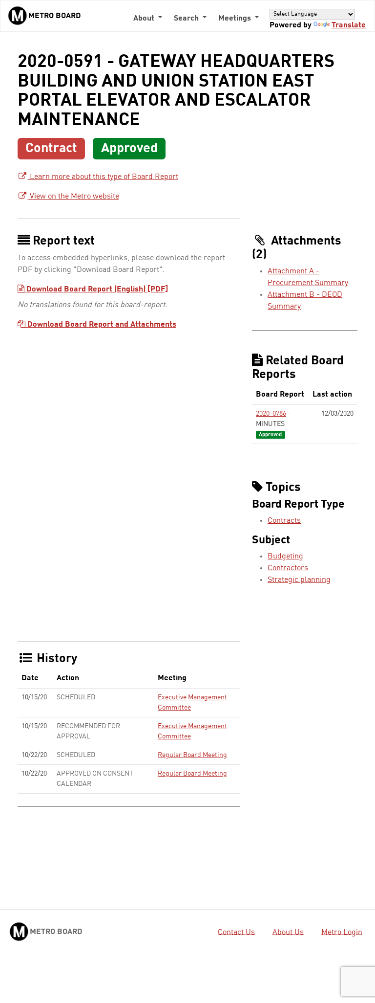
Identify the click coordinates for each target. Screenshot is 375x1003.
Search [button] (187, 18)
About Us (288, 932)
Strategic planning (299, 580)
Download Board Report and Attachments (100, 325)
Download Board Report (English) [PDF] (96, 289)
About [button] (144, 18)
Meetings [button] (235, 18)
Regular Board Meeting (192, 755)
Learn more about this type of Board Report (103, 177)
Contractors (288, 568)
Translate (349, 25)
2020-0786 (271, 413)
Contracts (284, 521)
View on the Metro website (73, 197)
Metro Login (341, 932)
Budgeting (285, 556)
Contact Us (236, 932)
